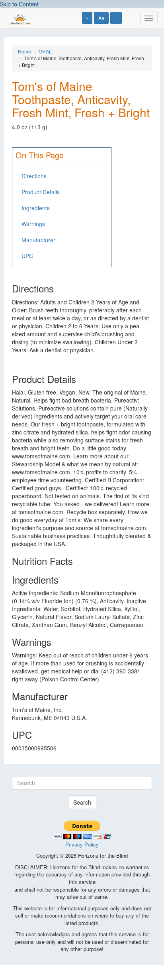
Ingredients (35, 208)
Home (24, 51)
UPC (27, 256)
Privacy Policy (82, 844)
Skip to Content (19, 4)
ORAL (45, 51)
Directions (34, 176)
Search (82, 802)
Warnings (33, 224)
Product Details (40, 192)
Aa (101, 17)
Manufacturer (38, 240)
